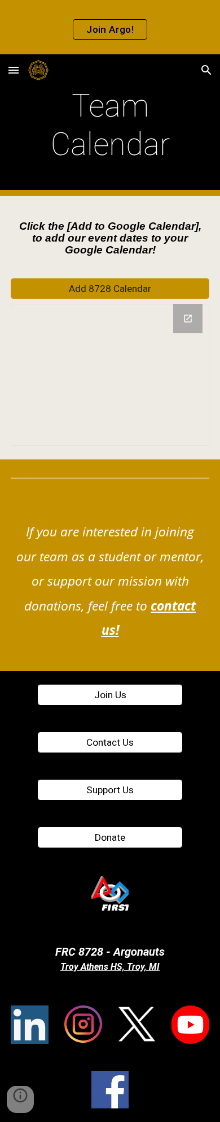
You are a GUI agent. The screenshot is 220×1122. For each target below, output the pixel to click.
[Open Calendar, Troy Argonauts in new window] (188, 318)
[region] (110, 27)
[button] (13, 69)
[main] (110, 125)
